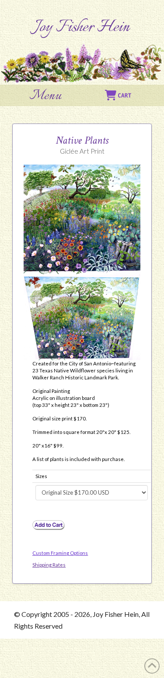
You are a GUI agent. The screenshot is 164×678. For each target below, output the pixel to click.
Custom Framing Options (60, 553)
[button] (45, 96)
